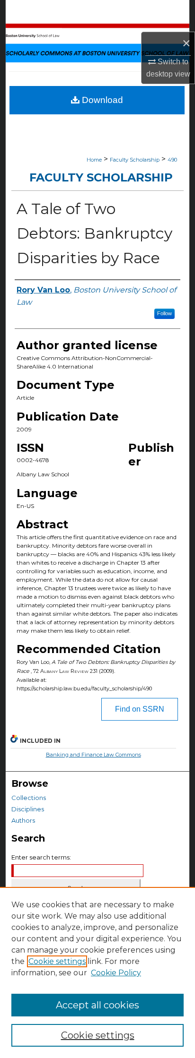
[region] (97, 972)
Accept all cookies (97, 1005)
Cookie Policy (116, 972)
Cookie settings (57, 961)
